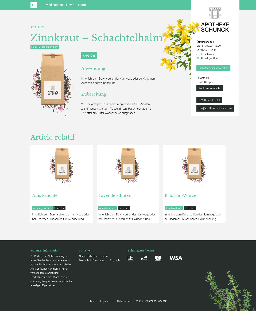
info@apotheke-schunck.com (215, 108)
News (70, 5)
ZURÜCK (39, 27)
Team (82, 5)
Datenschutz (124, 301)
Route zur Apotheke (210, 88)
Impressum (106, 301)
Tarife (93, 301)
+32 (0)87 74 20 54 (209, 100)
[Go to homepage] (215, 19)
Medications (54, 5)
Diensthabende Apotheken (213, 68)
